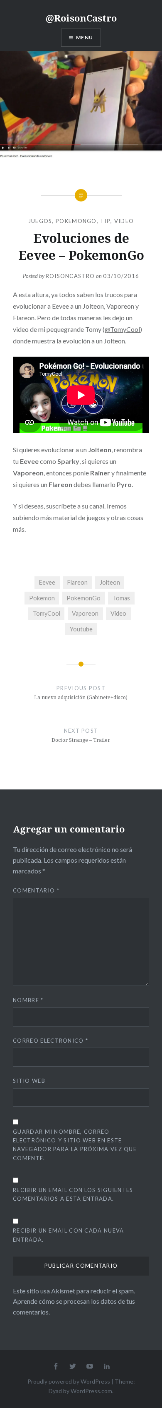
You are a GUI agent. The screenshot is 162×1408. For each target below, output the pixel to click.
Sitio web (29, 1080)
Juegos (40, 221)
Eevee (47, 582)
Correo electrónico (50, 1040)
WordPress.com (91, 1390)
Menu (84, 37)
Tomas (121, 598)
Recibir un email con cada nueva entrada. (68, 1234)
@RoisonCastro (81, 18)
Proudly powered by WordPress (68, 1381)
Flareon (77, 582)
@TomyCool (122, 329)
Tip (105, 221)
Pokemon (42, 598)
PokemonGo (76, 221)
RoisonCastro (70, 276)
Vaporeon (85, 613)
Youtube (81, 629)
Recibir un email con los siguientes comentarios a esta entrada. (73, 1194)
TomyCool (46, 613)
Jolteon (110, 582)
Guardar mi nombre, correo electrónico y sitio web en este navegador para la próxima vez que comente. (75, 1144)
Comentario (36, 890)
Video (124, 221)
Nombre (28, 1000)
